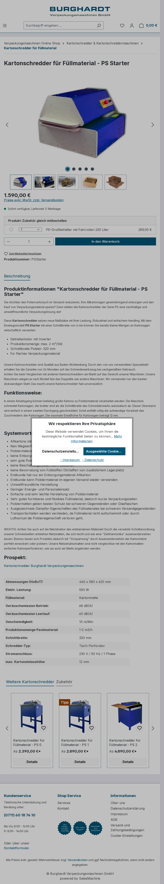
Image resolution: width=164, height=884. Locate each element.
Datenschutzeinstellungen (62, 451)
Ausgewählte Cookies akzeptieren (105, 451)
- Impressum (70, 460)
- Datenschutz (93, 460)
